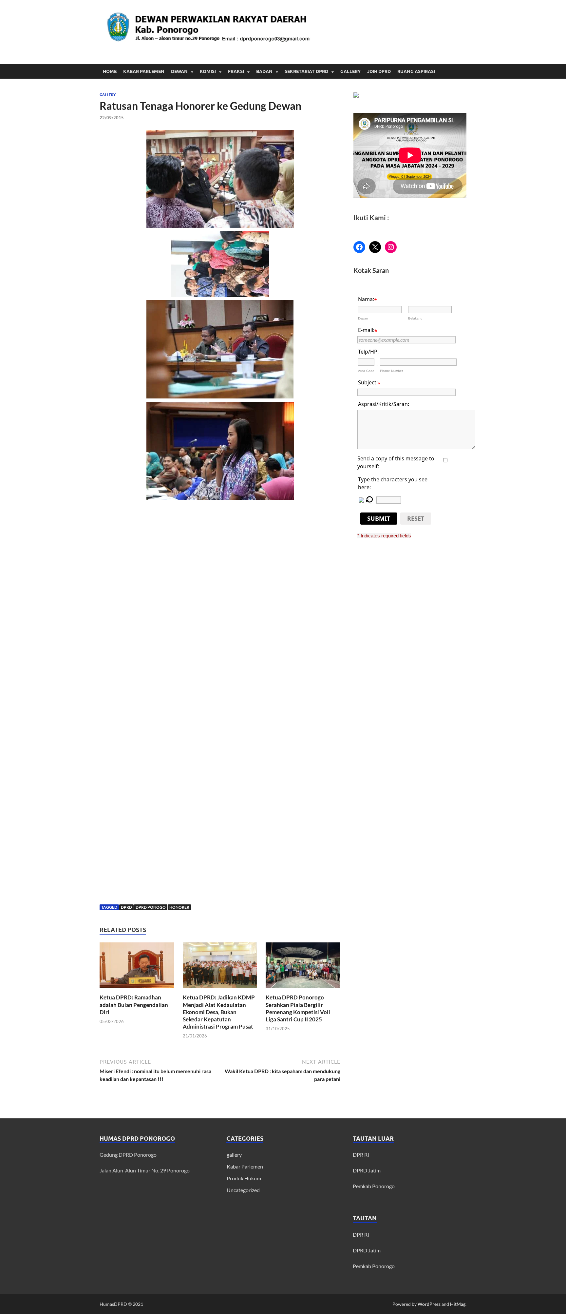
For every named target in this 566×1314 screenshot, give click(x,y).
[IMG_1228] (220, 349)
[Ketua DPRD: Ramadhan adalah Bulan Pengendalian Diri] (137, 967)
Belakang (415, 318)
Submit (378, 518)
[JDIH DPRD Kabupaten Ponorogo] (356, 95)
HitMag (457, 1304)
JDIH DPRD (379, 71)
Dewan (179, 71)
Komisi (208, 71)
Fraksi (236, 71)
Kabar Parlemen (143, 71)
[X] (375, 247)
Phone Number (391, 371)
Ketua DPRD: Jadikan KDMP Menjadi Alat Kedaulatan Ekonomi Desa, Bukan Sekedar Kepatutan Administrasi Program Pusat (219, 1012)
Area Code (366, 371)
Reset (415, 518)
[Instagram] (391, 247)
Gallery (350, 71)
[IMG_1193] (220, 695)
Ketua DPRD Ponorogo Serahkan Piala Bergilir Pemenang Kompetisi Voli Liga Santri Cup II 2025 (298, 1008)
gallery (108, 94)
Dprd (126, 907)
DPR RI (361, 1154)
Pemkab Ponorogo (374, 1186)
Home (110, 71)
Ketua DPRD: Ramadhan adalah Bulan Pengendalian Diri (134, 1004)
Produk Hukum (244, 1178)
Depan (363, 318)
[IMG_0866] (220, 264)
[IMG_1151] (220, 773)
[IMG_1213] (220, 540)
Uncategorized (243, 1190)
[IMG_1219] (220, 451)
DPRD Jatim (367, 1170)
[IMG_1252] (220, 179)
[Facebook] (359, 247)
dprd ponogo (151, 907)
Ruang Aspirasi (416, 71)
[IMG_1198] (220, 618)
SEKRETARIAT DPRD (306, 71)
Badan (264, 71)
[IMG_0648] (220, 851)
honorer (179, 907)
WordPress (429, 1304)
